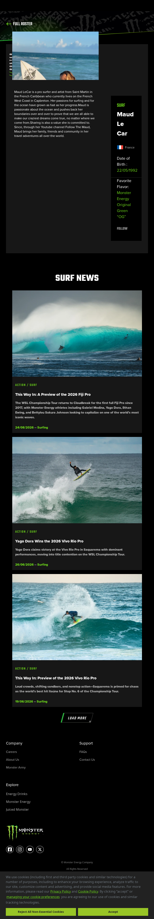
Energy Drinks (16, 794)
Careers (11, 752)
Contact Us (87, 759)
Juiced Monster (17, 809)
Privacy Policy (60, 891)
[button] (41, 902)
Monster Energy (18, 801)
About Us (12, 759)
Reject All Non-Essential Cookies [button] (41, 912)
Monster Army (16, 767)
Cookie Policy (88, 891)
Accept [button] (113, 912)
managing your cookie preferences (33, 897)
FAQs (83, 752)
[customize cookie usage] (44, 903)
